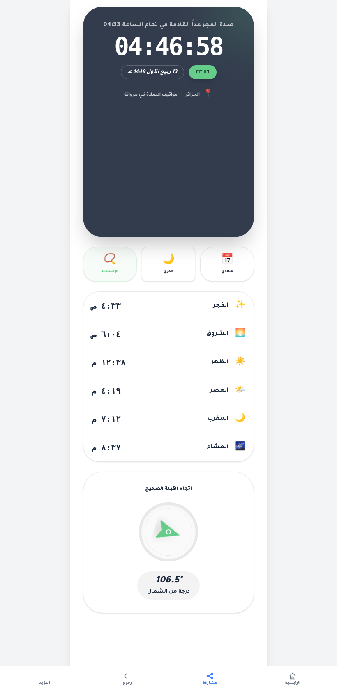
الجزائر (193, 94)
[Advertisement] (168, 162)
